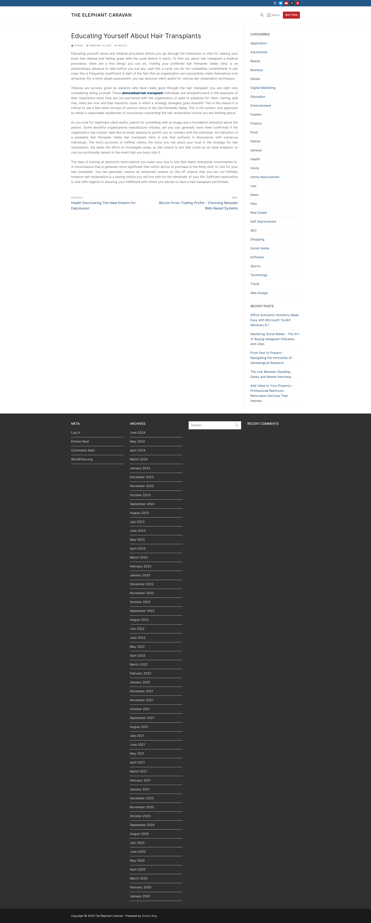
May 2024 (137, 441)
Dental (255, 79)
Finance (256, 123)
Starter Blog (149, 915)
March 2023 (139, 557)
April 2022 (137, 655)
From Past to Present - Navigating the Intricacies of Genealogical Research (271, 358)
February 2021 (140, 780)
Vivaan (78, 45)
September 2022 (142, 611)
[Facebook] (275, 3)
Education (257, 97)
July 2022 (137, 628)
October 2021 (140, 709)
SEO (253, 230)
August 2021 (139, 727)
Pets (253, 204)
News (254, 195)
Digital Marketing (263, 88)
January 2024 (140, 468)
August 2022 (139, 620)
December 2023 (142, 477)
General (256, 150)
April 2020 (137, 869)
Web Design (259, 293)
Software (257, 257)
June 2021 (137, 744)
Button (291, 14)
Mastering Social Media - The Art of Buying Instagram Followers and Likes (274, 339)
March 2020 (139, 878)
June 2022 (138, 638)
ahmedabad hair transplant (142, 93)
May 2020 (137, 860)
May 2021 (137, 753)
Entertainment (260, 105)
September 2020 (142, 825)
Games (255, 141)
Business (256, 70)
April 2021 (137, 762)
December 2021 (141, 691)
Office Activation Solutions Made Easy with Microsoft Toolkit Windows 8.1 (274, 320)
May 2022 (137, 647)
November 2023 (142, 486)
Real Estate (258, 212)
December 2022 (142, 584)
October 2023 (140, 495)
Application (258, 43)
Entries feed (80, 441)
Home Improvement (264, 177)
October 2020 (140, 816)
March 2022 (139, 664)
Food (254, 132)
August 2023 (139, 513)
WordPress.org (82, 459)
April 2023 (137, 548)
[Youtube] (286, 3)
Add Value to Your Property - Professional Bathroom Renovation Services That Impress (271, 393)
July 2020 (137, 843)
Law (253, 186)
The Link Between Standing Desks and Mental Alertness (270, 374)
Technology (258, 275)
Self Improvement (263, 221)
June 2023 (138, 531)
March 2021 (138, 771)
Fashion (256, 114)
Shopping (257, 239)
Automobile (258, 52)
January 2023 (140, 575)
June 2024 (138, 432)
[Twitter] (280, 3)
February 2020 (140, 887)
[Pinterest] (297, 3)
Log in (75, 432)
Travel (254, 284)
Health (122, 45)
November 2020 (142, 807)
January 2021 (140, 789)
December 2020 (142, 798)
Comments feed (82, 450)
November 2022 (142, 593)
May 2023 (137, 539)
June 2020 (138, 852)
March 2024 (139, 459)
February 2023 (140, 566)
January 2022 (140, 682)
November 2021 (141, 700)
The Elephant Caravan (101, 15)
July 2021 (137, 736)
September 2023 (142, 504)
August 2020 (139, 834)
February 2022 (140, 673)
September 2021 (142, 718)
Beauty (255, 61)
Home (254, 168)
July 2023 (137, 522)
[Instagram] (292, 3)
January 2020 (140, 896)
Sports (255, 266)
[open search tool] (262, 15)
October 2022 (140, 602)
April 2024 (137, 450)
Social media (259, 248)
